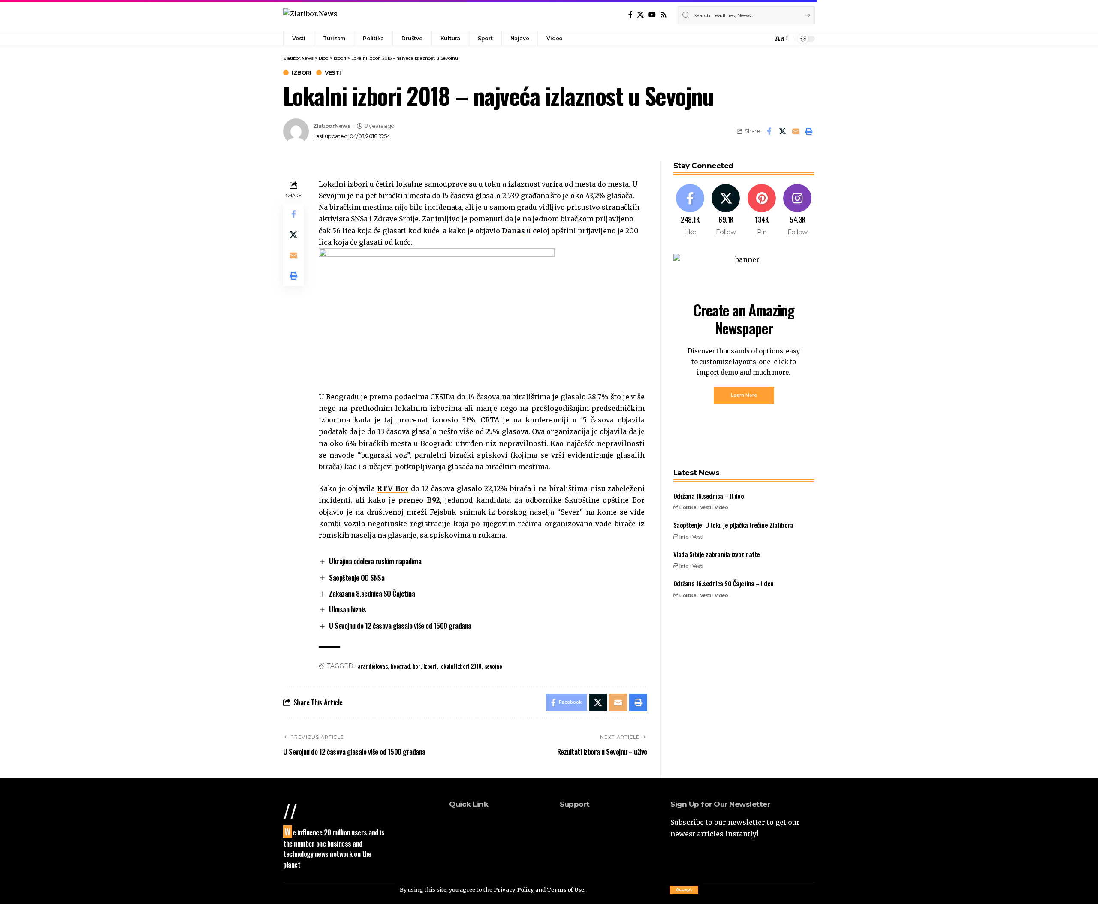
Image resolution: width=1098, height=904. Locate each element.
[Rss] (663, 15)
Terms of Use (565, 889)
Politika (687, 507)
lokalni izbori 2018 (460, 665)
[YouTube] (652, 15)
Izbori (301, 72)
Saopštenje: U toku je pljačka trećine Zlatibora (733, 525)
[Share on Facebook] (769, 131)
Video (721, 507)
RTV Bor (392, 488)
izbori (430, 665)
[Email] (796, 131)
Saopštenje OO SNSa (356, 577)
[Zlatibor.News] (310, 15)
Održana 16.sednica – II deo (708, 495)
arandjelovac (373, 665)
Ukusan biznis (347, 609)
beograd (400, 665)
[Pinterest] (762, 210)
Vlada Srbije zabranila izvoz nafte (716, 554)
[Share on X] (782, 131)
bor (417, 665)
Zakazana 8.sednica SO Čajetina (372, 593)
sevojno (493, 665)
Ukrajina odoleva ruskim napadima (375, 561)
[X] (640, 15)
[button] (684, 890)
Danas (513, 230)
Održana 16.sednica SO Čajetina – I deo (723, 583)
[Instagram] (797, 210)
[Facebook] (630, 15)
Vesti (333, 72)
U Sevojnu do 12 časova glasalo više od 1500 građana (400, 625)
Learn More (744, 395)
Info (683, 536)
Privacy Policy (514, 889)
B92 (433, 500)
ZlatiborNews (331, 126)
